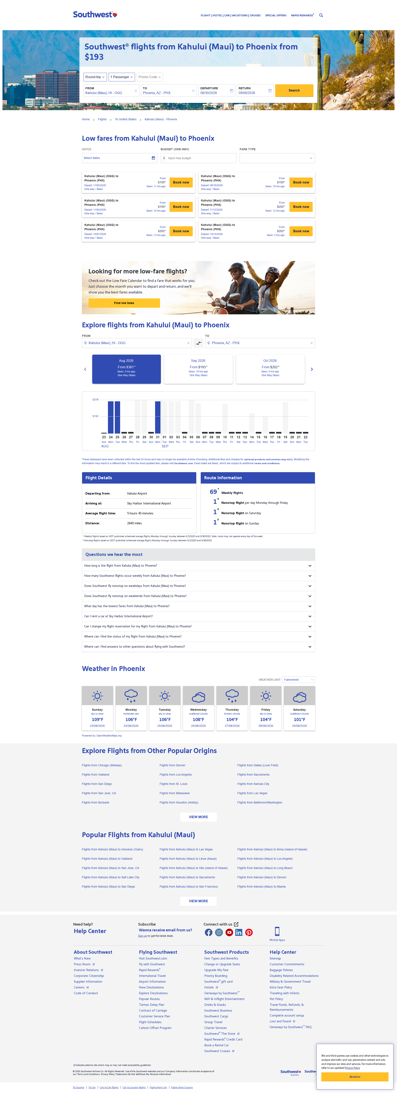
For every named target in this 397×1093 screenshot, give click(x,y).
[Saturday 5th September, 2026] (191, 417)
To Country (78, 1087)
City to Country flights (134, 1087)
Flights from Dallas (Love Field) (257, 765)
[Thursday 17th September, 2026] (272, 433)
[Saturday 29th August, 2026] (144, 417)
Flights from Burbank (95, 802)
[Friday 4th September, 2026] (184, 433)
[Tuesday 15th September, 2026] (258, 433)
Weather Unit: (270, 679)
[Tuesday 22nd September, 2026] (305, 433)
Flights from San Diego (97, 783)
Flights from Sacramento (253, 774)
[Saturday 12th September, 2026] (238, 433)
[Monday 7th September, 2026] (204, 433)
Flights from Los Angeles (176, 774)
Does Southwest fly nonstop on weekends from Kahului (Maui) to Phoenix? (135, 596)
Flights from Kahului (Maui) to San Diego (108, 886)
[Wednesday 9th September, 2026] (218, 433)
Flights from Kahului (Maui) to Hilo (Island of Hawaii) (194, 868)
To (145, 88)
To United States (125, 119)
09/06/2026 (247, 93)
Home (86, 119)
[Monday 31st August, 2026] (157, 417)
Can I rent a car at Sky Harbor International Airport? (118, 616)
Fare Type (248, 149)
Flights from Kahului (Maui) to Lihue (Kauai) (188, 858)
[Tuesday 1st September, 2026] (164, 417)
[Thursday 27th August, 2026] (131, 433)
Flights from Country (182, 1087)
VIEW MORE (198, 817)
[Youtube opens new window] (229, 932)
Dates (86, 149)
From (89, 88)
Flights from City (158, 1087)
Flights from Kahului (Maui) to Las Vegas (186, 849)
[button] (96, 14)
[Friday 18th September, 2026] (278, 433)
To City (92, 1087)
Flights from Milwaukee (175, 793)
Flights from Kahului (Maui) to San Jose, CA (110, 868)
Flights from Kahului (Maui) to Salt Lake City (110, 877)
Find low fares (124, 303)
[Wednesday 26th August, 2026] (124, 433)
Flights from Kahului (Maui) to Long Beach (265, 868)
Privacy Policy (108, 1074)
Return (245, 88)
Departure (209, 88)
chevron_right (312, 369)
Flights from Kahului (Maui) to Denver (261, 877)
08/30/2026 (208, 93)
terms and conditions (267, 463)
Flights (102, 119)
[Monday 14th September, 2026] (252, 423)
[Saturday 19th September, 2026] (285, 418)
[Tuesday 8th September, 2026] (211, 433)
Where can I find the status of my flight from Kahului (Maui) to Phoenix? (133, 637)
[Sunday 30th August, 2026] (151, 433)
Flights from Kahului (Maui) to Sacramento (187, 877)
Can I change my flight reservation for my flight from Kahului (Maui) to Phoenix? (138, 626)
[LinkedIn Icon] (239, 932)
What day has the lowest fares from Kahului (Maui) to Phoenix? (127, 606)
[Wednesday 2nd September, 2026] (171, 417)
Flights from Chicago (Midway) (102, 765)
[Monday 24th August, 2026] (110, 417)
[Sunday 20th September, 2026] (292, 433)
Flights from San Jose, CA (99, 793)
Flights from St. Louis (173, 783)
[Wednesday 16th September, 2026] (265, 425)
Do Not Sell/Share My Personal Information (149, 1074)
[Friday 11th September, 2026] (231, 433)
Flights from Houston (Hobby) (179, 802)
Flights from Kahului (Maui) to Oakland (107, 858)
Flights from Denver (172, 765)
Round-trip (93, 77)
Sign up (142, 936)
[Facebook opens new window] (208, 932)
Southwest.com (183, 463)
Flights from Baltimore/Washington (259, 802)
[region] (355, 1067)
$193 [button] (94, 57)
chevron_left (85, 369)
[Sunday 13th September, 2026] (245, 433)
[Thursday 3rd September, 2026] (178, 417)
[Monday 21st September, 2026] (298, 433)
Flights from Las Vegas (252, 793)
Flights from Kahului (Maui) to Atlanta (261, 886)
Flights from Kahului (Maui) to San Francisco (189, 886)
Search (294, 90)
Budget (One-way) (175, 149)
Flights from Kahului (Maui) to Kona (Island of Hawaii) (272, 849)
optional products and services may (265, 459)
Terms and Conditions (88, 1074)
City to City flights (109, 1087)
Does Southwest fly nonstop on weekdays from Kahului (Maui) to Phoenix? (135, 586)
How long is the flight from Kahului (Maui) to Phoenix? (120, 566)
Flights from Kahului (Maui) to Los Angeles (265, 858)
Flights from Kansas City (253, 783)
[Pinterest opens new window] (249, 932)
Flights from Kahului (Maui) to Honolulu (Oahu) (112, 849)
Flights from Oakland (95, 774)
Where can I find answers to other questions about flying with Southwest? (134, 647)
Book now (181, 182)
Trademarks (121, 1074)
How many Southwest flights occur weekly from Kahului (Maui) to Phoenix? (135, 576)
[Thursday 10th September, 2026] (225, 419)
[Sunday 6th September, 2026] (198, 418)
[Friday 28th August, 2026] (137, 417)
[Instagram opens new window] (219, 932)
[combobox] (109, 93)
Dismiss (355, 1077)
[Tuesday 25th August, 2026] (117, 417)
